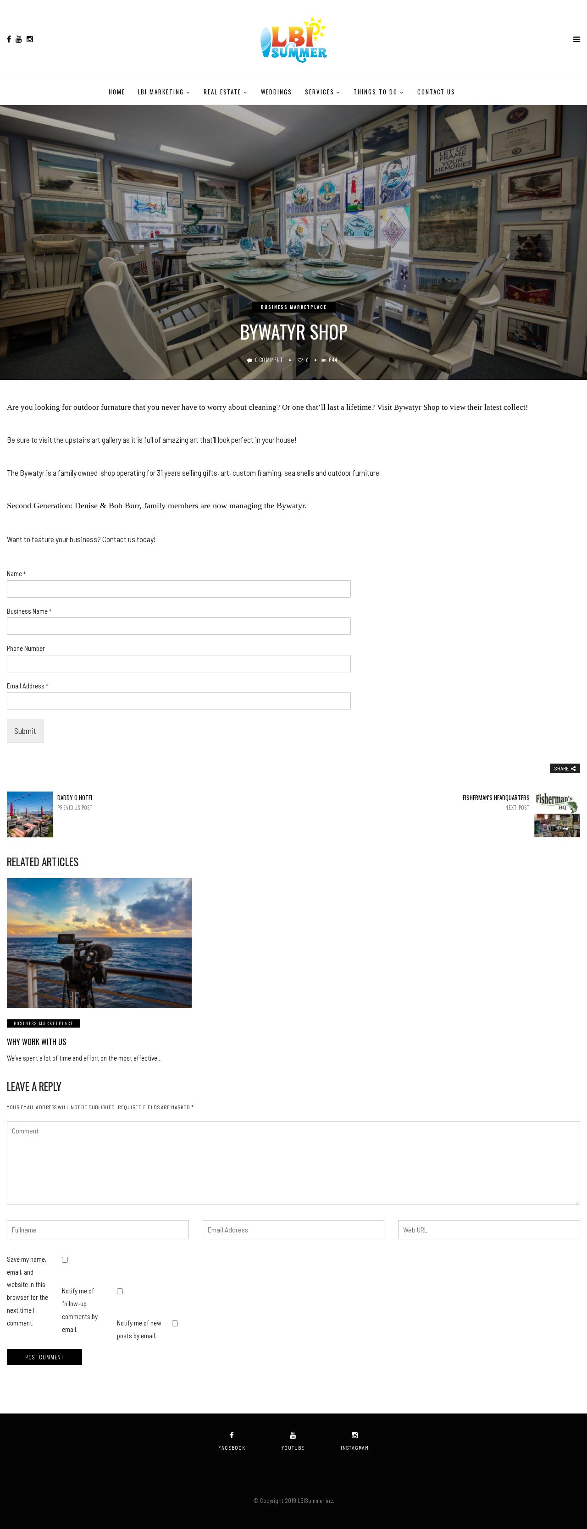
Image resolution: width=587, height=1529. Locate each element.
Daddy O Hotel (75, 802)
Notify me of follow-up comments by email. (80, 1310)
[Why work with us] (99, 942)
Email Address (27, 686)
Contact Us (436, 91)
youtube (293, 1448)
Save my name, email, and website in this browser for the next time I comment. (27, 1291)
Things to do (375, 91)
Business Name (29, 611)
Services (319, 91)
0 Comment (269, 359)
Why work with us (36, 1041)
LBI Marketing (161, 91)
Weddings (276, 91)
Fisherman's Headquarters (496, 802)
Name (16, 573)
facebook (231, 1448)
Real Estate (222, 91)
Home (117, 91)
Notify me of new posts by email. (139, 1329)
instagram (355, 1448)
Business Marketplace (294, 306)
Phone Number (26, 648)
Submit (25, 730)
